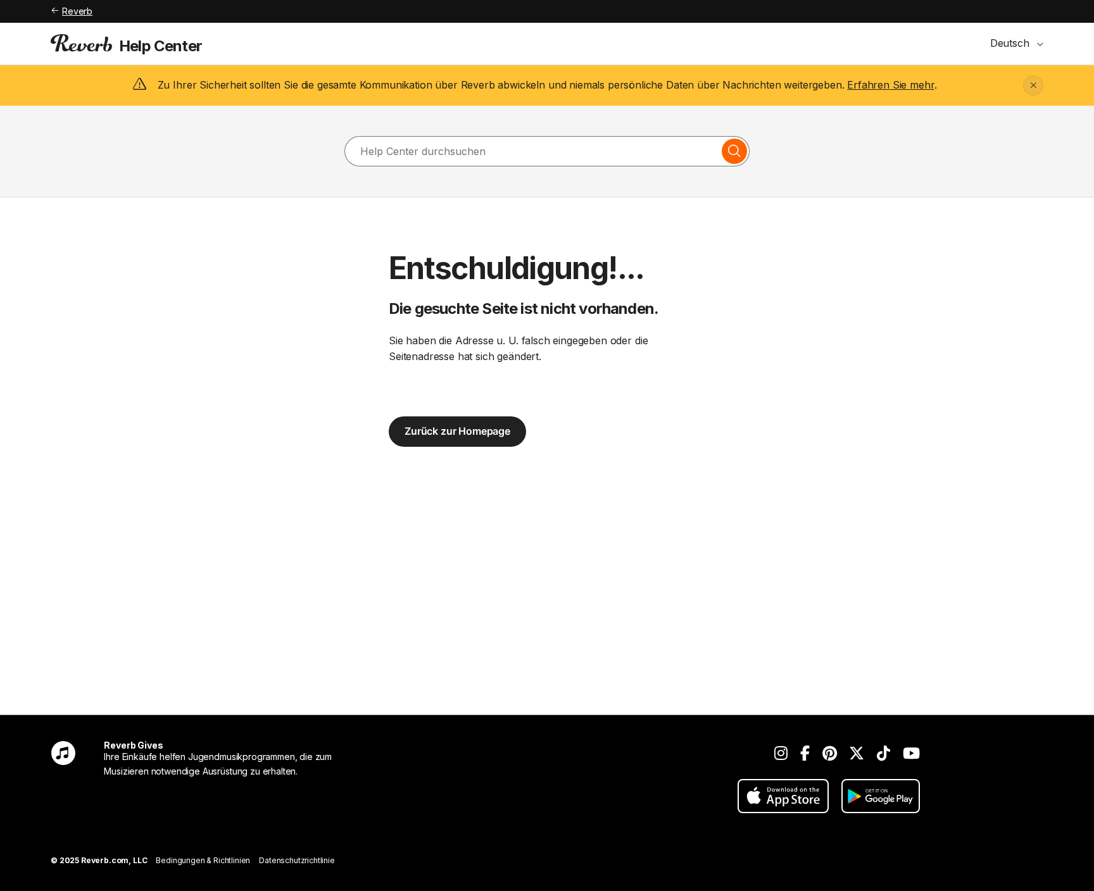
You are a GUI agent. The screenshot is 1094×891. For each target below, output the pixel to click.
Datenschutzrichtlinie (297, 860)
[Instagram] (781, 753)
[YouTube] (911, 753)
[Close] (1033, 85)
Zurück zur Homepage (457, 431)
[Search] (734, 151)
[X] (856, 753)
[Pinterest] (829, 753)
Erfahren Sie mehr (890, 84)
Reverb (77, 11)
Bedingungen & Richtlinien (203, 860)
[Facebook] (805, 753)
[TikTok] (883, 753)
